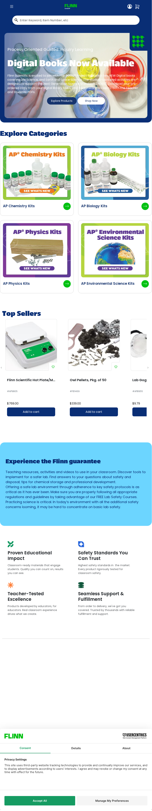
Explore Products (61, 101)
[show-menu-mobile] (11, 6)
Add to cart (31, 412)
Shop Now (91, 101)
